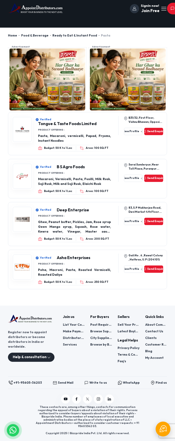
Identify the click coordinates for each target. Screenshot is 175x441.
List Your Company (74, 324)
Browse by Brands (101, 344)
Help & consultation (29, 357)
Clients (151, 338)
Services (70, 344)
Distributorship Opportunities (74, 338)
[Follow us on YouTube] (65, 399)
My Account (154, 358)
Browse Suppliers (101, 331)
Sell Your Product (128, 324)
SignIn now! (150, 6)
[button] (13, 429)
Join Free (149, 11)
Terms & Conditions (128, 354)
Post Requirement (101, 324)
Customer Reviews (156, 344)
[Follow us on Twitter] (87, 399)
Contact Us (154, 331)
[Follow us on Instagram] (98, 399)
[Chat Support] (163, 429)
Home (12, 35)
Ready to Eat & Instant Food (74, 35)
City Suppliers (101, 338)
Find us (161, 382)
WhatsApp (131, 382)
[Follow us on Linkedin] (109, 399)
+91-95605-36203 (27, 382)
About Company (156, 324)
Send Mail (65, 382)
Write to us (98, 382)
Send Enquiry (155, 131)
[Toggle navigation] (163, 9)
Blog (148, 351)
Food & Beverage (35, 35)
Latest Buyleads (128, 331)
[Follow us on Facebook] (76, 399)
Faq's (122, 361)
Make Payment (74, 331)
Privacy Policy (128, 348)
